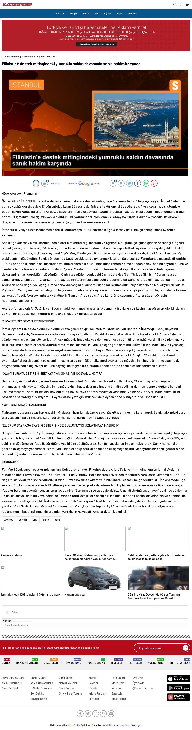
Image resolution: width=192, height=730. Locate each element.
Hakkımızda (56, 725)
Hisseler (117, 661)
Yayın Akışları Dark (42, 683)
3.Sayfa (60, 13)
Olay (35, 519)
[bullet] (25, 621)
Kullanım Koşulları (119, 725)
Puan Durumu (96, 661)
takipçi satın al (39, 698)
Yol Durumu (156, 661)
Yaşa (57, 519)
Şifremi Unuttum (142, 688)
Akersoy (8, 519)
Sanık (46, 519)
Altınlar (93, 677)
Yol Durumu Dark (12, 683)
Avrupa (73, 13)
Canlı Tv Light (10, 688)
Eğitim (107, 13)
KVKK (106, 725)
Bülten (85, 13)
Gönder (7, 620)
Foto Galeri (118, 677)
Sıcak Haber (119, 698)
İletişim (68, 725)
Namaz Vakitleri (27, 661)
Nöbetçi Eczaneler (42, 688)
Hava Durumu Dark (13, 677)
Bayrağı (23, 519)
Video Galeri (119, 683)
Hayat (120, 13)
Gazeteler (51, 661)
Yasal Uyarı (136, 725)
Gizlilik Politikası (82, 725)
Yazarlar (117, 688)
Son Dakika (37, 693)
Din (96, 13)
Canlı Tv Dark (38, 677)
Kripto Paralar (180, 661)
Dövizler (93, 683)
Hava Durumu (72, 661)
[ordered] (22, 621)
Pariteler (135, 661)
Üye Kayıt (138, 683)
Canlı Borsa (66, 677)
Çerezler (96, 725)
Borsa (6, 661)
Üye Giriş (137, 677)
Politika (132, 13)
